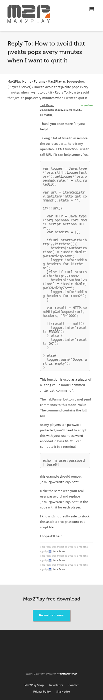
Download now (51, 615)
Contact (73, 685)
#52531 (77, 110)
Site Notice (63, 692)
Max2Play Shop (34, 685)
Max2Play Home (19, 81)
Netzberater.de (68, 674)
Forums (39, 81)
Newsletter (56, 685)
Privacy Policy (42, 692)
